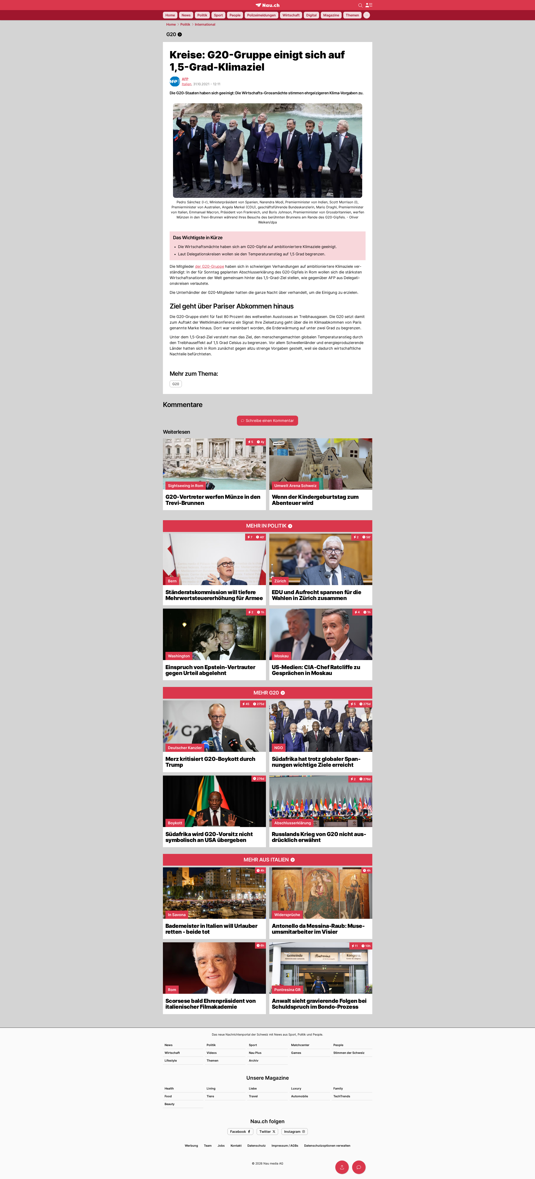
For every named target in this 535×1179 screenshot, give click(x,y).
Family (338, 1088)
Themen (212, 1060)
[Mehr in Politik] (267, 526)
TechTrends (341, 1096)
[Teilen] (342, 1167)
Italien (186, 84)
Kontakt (236, 1145)
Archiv (253, 1060)
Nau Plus (255, 1052)
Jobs (221, 1145)
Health (169, 1088)
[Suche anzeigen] (360, 5)
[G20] (267, 34)
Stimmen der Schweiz (349, 1052)
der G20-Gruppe (209, 266)
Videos (212, 1052)
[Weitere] (366, 15)
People (338, 1045)
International (205, 24)
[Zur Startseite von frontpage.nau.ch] (267, 5)
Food (168, 1096)
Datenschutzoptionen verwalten (327, 1145)
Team (208, 1145)
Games (296, 1052)
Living (211, 1088)
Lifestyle (171, 1060)
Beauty (169, 1104)
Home (171, 24)
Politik (185, 24)
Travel (253, 1096)
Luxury (296, 1088)
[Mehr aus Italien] (267, 860)
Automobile (299, 1096)
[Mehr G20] (267, 693)
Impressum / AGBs (285, 1145)
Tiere (210, 1096)
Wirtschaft (172, 1052)
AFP (185, 79)
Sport (253, 1045)
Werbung (191, 1145)
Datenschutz (256, 1145)
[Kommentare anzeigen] (359, 1167)
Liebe (253, 1088)
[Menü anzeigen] (368, 5)
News (169, 1045)
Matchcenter (300, 1045)
